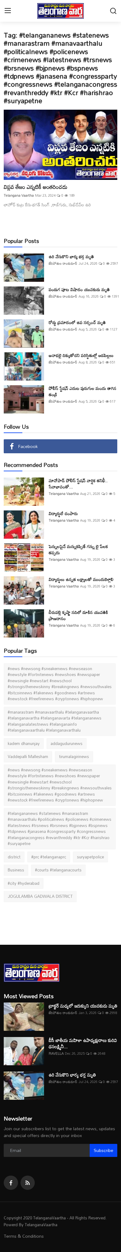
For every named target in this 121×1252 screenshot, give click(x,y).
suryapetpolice (90, 857)
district (14, 857)
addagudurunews (67, 743)
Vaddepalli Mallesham (28, 756)
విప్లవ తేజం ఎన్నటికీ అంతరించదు (35, 186)
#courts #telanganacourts (58, 870)
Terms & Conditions (24, 1236)
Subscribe (103, 1150)
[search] (113, 11)
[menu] (8, 11)
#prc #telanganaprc (48, 857)
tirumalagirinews (74, 756)
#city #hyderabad (23, 883)
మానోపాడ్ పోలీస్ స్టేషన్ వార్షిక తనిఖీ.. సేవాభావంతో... (78, 483)
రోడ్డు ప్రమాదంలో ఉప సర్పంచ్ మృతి (77, 322)
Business (16, 870)
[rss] (27, 1183)
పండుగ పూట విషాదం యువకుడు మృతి (79, 289)
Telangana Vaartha (19, 195)
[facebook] (11, 1183)
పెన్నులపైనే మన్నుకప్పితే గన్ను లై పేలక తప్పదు (78, 549)
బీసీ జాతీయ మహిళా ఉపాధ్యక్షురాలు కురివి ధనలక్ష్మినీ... (83, 1043)
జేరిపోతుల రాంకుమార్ (63, 263)
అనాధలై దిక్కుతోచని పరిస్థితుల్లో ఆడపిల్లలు (81, 355)
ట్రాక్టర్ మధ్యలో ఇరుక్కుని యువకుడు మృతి (83, 1006)
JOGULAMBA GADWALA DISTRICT (40, 896)
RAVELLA (56, 1053)
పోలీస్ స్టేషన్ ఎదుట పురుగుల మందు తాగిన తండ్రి (82, 391)
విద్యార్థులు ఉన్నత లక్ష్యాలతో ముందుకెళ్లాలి (81, 579)
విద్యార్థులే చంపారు (63, 513)
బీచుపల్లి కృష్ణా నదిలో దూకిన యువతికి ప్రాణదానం (78, 615)
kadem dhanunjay (24, 743)
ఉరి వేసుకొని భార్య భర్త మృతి (71, 257)
